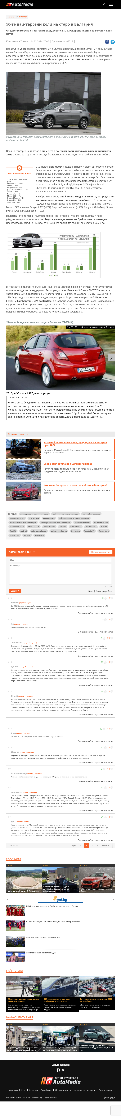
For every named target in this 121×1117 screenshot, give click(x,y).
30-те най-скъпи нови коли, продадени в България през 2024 (75, 444)
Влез (90, 591)
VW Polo (27, 535)
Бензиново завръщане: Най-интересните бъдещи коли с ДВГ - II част (96, 1047)
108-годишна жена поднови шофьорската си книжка (57, 1000)
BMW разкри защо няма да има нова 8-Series (96, 890)
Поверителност (63, 1090)
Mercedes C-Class (17, 527)
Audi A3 (24, 531)
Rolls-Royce (39, 535)
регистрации (49, 518)
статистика (34, 518)
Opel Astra (75, 531)
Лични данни (105, 1090)
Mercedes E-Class (101, 522)
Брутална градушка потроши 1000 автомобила (96, 1000)
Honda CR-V (14, 535)
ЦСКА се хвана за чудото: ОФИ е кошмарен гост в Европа (52, 906)
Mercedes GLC (49, 527)
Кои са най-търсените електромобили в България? (75, 485)
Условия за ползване (84, 1090)
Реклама (33, 1090)
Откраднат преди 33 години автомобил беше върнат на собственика (56, 888)
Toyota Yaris (104, 531)
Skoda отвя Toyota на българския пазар (68, 463)
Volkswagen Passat (38, 531)
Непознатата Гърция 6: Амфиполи (23, 891)
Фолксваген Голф (82, 522)
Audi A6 (13, 531)
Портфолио (46, 1090)
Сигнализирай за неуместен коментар (95, 613)
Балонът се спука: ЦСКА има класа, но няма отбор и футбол (53, 922)
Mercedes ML (33, 527)
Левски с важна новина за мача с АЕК (43, 937)
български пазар (17, 518)
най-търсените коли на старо (65, 514)
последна (106, 845)
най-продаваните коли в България (74, 518)
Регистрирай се (104, 591)
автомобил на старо (91, 514)
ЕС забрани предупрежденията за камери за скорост (23, 1000)
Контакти (13, 1090)
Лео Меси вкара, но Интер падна (41, 953)
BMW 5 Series (91, 527)
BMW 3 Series (75, 527)
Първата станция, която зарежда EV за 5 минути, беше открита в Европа (60, 1048)
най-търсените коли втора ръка (34, 514)
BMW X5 (62, 527)
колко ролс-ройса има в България (55, 522)
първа (73, 845)
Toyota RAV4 (89, 531)
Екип (23, 1090)
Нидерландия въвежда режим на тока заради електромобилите (22, 1048)
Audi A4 (104, 527)
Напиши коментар (100, 552)
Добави (15, 591)
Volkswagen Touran (59, 531)
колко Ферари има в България (23, 522)
